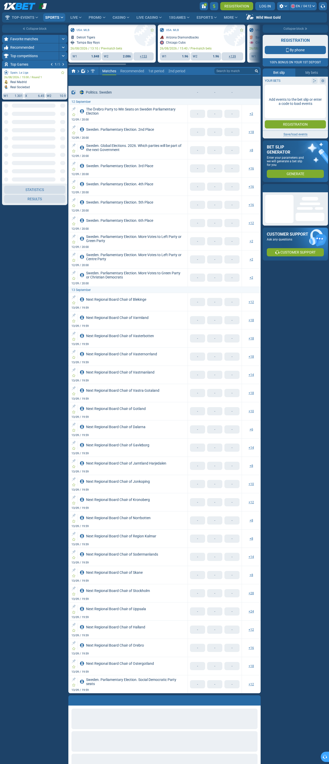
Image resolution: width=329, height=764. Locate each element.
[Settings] (283, 6)
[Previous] (52, 64)
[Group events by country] (63, 125)
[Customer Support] (323, 6)
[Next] (63, 64)
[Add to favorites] (62, 72)
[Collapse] (63, 471)
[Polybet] (83, 71)
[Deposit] (214, 6)
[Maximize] (63, 39)
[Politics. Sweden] (93, 71)
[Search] (256, 71)
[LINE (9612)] (73, 71)
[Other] (234, 80)
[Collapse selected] (57, 125)
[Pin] (73, 109)
